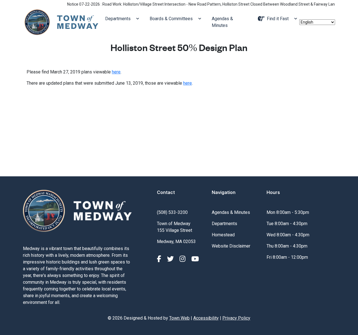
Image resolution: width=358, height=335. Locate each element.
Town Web (179, 318)
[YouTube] (195, 259)
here (116, 72)
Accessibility (206, 318)
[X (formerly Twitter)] (171, 259)
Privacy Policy (236, 318)
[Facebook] (160, 259)
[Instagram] (183, 259)
